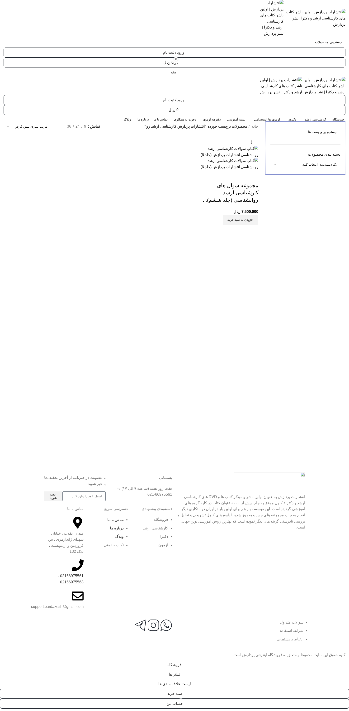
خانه (254, 126)
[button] (240, 220)
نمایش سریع (239, 176)
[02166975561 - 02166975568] (78, 565)
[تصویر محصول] (228, 164)
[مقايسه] (252, 176)
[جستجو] (9, 42)
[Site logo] (314, 18)
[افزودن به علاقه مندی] (227, 176)
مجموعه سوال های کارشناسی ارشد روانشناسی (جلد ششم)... (230, 193)
